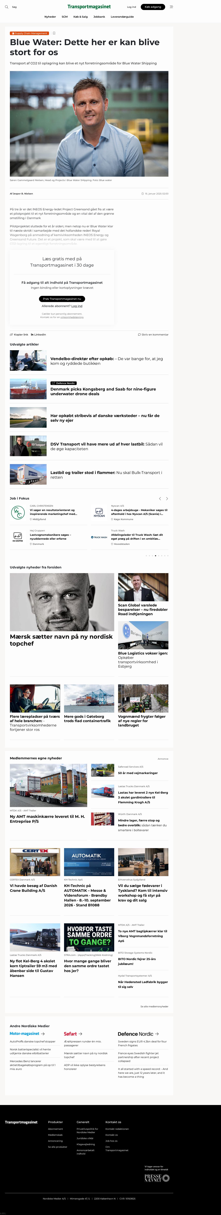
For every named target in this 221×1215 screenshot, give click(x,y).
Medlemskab (55, 1134)
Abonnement (55, 1128)
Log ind (76, 306)
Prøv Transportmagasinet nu (62, 298)
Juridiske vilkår (85, 1138)
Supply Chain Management (31, 33)
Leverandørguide (122, 16)
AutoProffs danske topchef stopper (32, 1041)
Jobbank (99, 16)
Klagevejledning (86, 1144)
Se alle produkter (57, 1146)
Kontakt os (111, 1134)
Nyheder (50, 16)
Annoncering (55, 1140)
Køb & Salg (80, 16)
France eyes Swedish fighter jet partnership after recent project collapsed (138, 1057)
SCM (65, 16)
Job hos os (111, 1140)
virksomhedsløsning (72, 317)
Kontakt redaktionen (117, 1128)
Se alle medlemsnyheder (154, 1006)
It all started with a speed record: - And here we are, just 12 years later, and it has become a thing (143, 1072)
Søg (14, 6)
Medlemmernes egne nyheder (36, 758)
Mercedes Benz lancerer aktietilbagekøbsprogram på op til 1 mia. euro (32, 1065)
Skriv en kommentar (155, 334)
